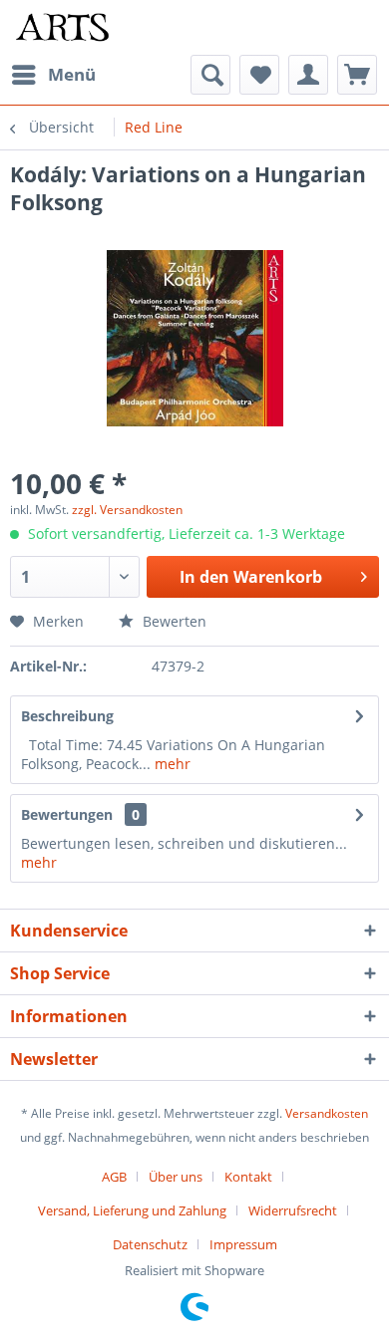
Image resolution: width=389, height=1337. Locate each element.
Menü (72, 74)
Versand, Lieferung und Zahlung (132, 1210)
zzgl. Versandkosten (127, 509)
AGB (114, 1177)
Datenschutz (150, 1244)
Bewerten (172, 621)
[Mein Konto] (308, 75)
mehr (171, 763)
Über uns (175, 1177)
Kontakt (248, 1177)
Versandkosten (326, 1113)
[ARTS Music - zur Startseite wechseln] (62, 27)
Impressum (243, 1244)
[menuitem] (53, 75)
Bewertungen (67, 814)
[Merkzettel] (259, 75)
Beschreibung (67, 715)
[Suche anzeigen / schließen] (210, 75)
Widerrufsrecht (292, 1210)
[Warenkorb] (357, 75)
